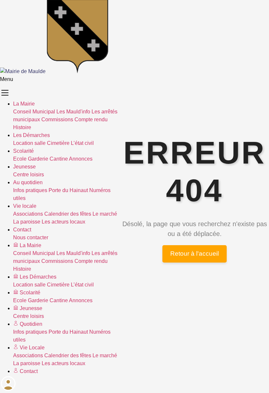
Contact (22, 229)
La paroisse (26, 222)
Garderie (38, 159)
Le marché (105, 214)
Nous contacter (30, 237)
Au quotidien (28, 182)
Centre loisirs (28, 174)
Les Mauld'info (73, 111)
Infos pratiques (30, 190)
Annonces (81, 159)
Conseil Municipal (34, 111)
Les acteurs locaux (63, 222)
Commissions (57, 119)
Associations (28, 214)
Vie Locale (31, 347)
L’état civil (82, 143)
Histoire (22, 127)
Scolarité (23, 151)
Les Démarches (31, 135)
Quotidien (30, 324)
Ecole (20, 159)
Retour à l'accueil (194, 253)
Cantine (59, 159)
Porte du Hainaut (68, 190)
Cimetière (58, 143)
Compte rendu (91, 119)
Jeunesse (24, 166)
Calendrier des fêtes (67, 214)
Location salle (29, 143)
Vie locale (24, 206)
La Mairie (24, 104)
